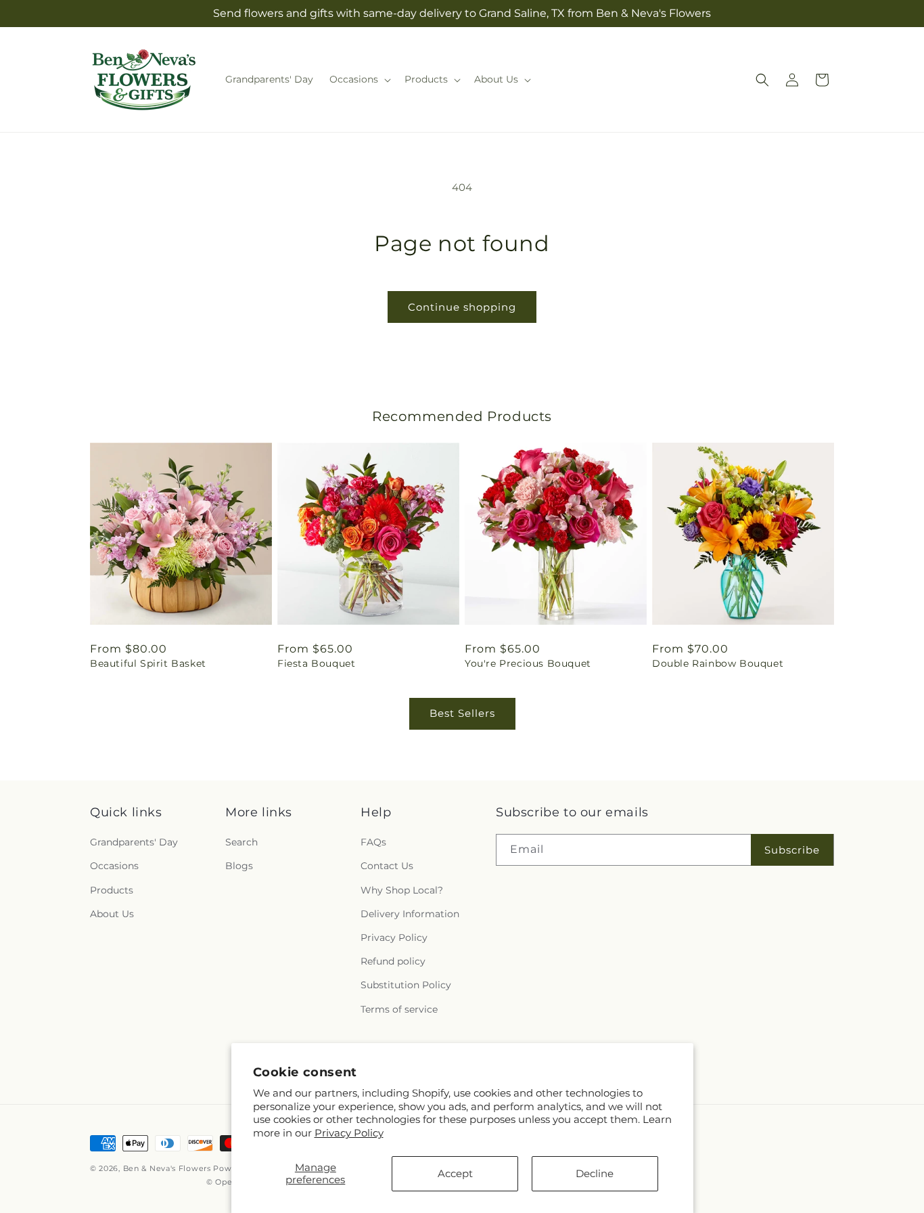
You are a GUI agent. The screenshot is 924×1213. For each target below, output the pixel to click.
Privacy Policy (349, 1132)
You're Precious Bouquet (528, 663)
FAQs (373, 842)
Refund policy (393, 961)
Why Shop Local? (402, 890)
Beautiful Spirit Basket (148, 663)
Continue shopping (462, 307)
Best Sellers (462, 713)
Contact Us (387, 866)
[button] (358, 79)
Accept (455, 1173)
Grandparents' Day (134, 842)
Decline (595, 1173)
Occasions (114, 866)
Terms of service (399, 1009)
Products (111, 890)
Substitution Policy (406, 985)
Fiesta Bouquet (316, 663)
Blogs (239, 866)
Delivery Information (410, 914)
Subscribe (792, 849)
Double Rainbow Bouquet (717, 663)
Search (241, 842)
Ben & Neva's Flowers (167, 1168)
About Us (112, 914)
